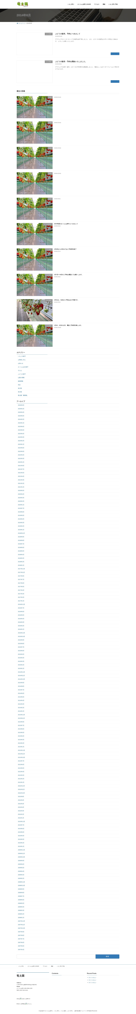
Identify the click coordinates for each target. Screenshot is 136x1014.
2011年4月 (21, 807)
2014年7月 (21, 689)
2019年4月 (21, 519)
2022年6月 (21, 448)
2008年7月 (21, 896)
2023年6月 (21, 426)
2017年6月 (21, 583)
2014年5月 (21, 697)
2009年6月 (21, 864)
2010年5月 (21, 832)
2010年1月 (21, 846)
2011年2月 (21, 814)
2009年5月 (21, 867)
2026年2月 (21, 408)
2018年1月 (21, 565)
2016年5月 (21, 615)
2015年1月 (21, 668)
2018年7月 (21, 544)
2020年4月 (21, 494)
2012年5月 (21, 768)
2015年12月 (21, 633)
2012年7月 (21, 761)
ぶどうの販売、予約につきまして (67, 34)
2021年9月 (21, 465)
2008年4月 (21, 907)
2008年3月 (21, 910)
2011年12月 (21, 786)
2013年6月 (21, 729)
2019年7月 (21, 508)
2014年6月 (21, 693)
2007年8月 (21, 935)
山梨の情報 (21, 377)
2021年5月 (21, 472)
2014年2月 (21, 707)
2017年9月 (21, 576)
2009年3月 (21, 875)
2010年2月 (21, 843)
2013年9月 (21, 721)
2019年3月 (21, 522)
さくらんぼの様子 (23, 367)
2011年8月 (21, 796)
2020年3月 (21, 497)
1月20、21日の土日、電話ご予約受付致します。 (68, 325)
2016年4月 (21, 618)
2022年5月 (21, 451)
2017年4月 (21, 590)
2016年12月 (21, 604)
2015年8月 (21, 643)
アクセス (45, 966)
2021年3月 (21, 480)
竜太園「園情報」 (23, 395)
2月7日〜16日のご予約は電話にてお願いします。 (68, 274)
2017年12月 (21, 569)
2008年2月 (21, 914)
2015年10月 (21, 636)
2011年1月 (21, 818)
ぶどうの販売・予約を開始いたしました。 (71, 61)
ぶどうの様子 (22, 374)
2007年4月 (21, 949)
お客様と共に (22, 359)
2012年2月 (21, 778)
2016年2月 (21, 625)
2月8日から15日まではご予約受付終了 (65, 249)
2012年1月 (21, 782)
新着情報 (20, 381)
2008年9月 (21, 889)
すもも (20, 370)
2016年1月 (21, 629)
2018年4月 (21, 554)
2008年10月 (21, 885)
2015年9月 (21, 640)
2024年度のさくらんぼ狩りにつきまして (66, 223)
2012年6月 (21, 764)
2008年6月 (21, 899)
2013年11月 (21, 718)
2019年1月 (21, 529)
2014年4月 (21, 700)
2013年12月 (21, 714)
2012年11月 (21, 754)
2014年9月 (21, 682)
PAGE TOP (131, 982)
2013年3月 (21, 739)
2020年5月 (21, 490)
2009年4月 (21, 871)
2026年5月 (21, 405)
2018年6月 (21, 547)
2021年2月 (21, 483)
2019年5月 (21, 515)
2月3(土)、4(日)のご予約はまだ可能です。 (66, 300)
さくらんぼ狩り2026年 (33, 966)
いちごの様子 (22, 356)
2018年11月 (21, 533)
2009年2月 (21, 878)
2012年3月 (21, 775)
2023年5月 (21, 430)
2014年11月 (21, 675)
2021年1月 (21, 487)
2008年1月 (21, 917)
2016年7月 (21, 608)
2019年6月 (21, 512)
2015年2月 (21, 665)
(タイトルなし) (92, 977)
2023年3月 (21, 437)
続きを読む (115, 53)
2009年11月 (21, 853)
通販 (52, 966)
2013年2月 (21, 743)
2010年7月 (21, 825)
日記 (19, 384)
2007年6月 (21, 942)
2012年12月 (21, 750)
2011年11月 (21, 789)
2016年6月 (21, 611)
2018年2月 (21, 561)
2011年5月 (21, 803)
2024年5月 (21, 415)
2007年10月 (21, 928)
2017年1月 (21, 601)
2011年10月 (21, 793)
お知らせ (20, 363)
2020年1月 (21, 504)
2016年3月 (21, 622)
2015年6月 (21, 650)
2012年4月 (21, 771)
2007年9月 (21, 931)
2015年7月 (21, 647)
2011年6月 (21, 800)
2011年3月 (21, 810)
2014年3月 (21, 704)
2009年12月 (21, 850)
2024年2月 (21, 419)
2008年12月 (21, 882)
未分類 (20, 388)
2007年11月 (21, 924)
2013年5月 (21, 732)
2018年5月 (21, 551)
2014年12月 (21, 672)
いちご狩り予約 (61, 966)
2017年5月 (21, 586)
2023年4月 (21, 433)
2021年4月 (21, 476)
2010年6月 (21, 828)
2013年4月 (21, 736)
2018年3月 (21, 558)
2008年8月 (21, 892)
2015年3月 (21, 661)
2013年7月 (21, 725)
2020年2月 (21, 501)
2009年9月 (21, 860)
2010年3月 (21, 839)
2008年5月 (21, 903)
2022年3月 (21, 458)
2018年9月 (21, 537)
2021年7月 (21, 469)
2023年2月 (21, 440)
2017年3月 (21, 593)
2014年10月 (21, 679)
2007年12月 (21, 921)
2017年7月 (21, 579)
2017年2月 (21, 597)
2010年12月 (21, 821)
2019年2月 (21, 526)
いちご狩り (21, 966)
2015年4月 (21, 657)
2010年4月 (21, 835)
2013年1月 (21, 746)
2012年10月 (21, 757)
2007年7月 (21, 939)
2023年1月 (21, 444)
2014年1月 (21, 711)
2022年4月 (21, 455)
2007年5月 (21, 946)
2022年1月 (21, 462)
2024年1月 (21, 423)
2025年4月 (21, 412)
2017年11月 (21, 572)
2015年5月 (21, 654)
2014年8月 (21, 686)
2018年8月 (21, 540)
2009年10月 (21, 857)
